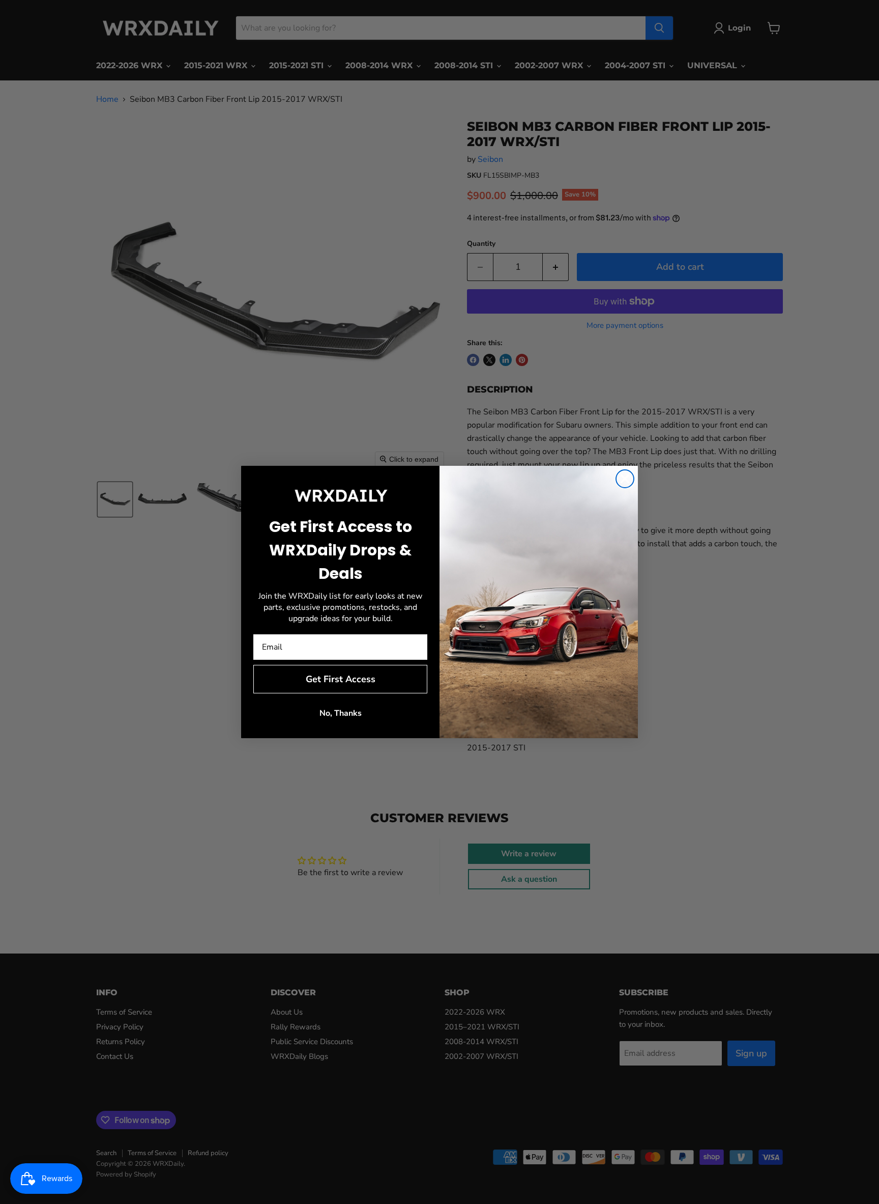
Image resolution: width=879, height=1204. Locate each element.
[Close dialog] (625, 479)
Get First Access (340, 679)
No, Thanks (340, 713)
